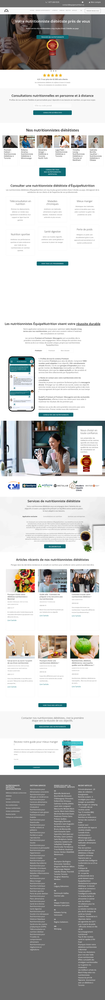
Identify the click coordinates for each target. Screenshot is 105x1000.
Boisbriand (65, 793)
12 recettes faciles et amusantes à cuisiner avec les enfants (86, 898)
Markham (65, 866)
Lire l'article (11, 620)
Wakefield (70, 852)
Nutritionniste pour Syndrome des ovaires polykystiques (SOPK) (38, 924)
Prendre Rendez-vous (92, 11)
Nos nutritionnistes (12, 805)
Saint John (65, 905)
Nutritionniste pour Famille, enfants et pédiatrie (37, 827)
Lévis (60, 806)
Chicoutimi (69, 798)
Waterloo (65, 877)
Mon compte (96, 2)
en (81, 10)
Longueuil (67, 806)
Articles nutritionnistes (13, 811)
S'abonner (36, 767)
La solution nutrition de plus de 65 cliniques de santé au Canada (87, 911)
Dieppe (57, 903)
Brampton (58, 861)
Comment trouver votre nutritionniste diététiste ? (81, 595)
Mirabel (66, 809)
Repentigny (58, 821)
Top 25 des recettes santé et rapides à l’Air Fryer (86, 939)
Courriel (16, 759)
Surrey (63, 912)
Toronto (57, 874)
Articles (74, 10)
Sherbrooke (58, 847)
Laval (56, 806)
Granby (64, 803)
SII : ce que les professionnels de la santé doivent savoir (86, 876)
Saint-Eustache (60, 831)
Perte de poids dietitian (39, 893)
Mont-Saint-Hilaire (67, 811)
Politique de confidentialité (14, 817)
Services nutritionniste (43, 10)
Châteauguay (59, 798)
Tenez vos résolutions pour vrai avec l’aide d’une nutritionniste (86, 954)
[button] (55, 546)
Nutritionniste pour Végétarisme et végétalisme (37, 947)
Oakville (57, 872)
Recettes (68, 10)
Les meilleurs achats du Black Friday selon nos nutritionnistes (87, 972)
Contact (8, 799)
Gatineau (57, 803)
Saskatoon (64, 922)
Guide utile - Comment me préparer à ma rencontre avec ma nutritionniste (51, 596)
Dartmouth (58, 893)
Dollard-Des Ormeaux (62, 801)
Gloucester (58, 864)
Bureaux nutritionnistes (13, 808)
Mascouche (58, 809)
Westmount (58, 854)
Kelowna (57, 912)
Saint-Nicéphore (60, 839)
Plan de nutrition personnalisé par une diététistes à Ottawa (86, 850)
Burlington (67, 861)
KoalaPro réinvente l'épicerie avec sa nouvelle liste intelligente (87, 858)
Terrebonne (68, 847)
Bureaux (62, 10)
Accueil (32, 10)
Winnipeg (57, 929)
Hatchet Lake (59, 896)
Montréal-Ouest (68, 814)
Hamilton (66, 864)
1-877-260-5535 (53, 2)
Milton (72, 866)
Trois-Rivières (59, 849)
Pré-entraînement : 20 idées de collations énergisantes (86, 792)
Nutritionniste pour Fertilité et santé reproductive (37, 835)
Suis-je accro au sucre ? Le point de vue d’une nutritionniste (19, 662)
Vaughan (57, 877)
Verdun (63, 852)
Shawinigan (66, 844)
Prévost (57, 819)
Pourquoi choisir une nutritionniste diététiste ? (49, 662)
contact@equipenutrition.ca (73, 5)
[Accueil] (6, 10)
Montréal (57, 814)
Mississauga (58, 869)
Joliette (70, 803)
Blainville (57, 793)
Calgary (57, 886)
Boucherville (59, 796)
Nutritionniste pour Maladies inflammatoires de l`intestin (39, 873)
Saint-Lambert (67, 837)
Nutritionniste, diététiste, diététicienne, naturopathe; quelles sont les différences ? (83, 663)
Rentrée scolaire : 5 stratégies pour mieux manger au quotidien (86, 799)
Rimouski (66, 821)
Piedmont (58, 816)
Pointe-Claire (67, 816)
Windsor (57, 879)
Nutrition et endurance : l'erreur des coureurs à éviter (87, 820)
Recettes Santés (10, 814)
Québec (64, 819)
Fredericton (64, 903)
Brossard (67, 796)
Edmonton (64, 886)
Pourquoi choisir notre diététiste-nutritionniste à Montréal (17, 596)
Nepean (67, 869)
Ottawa (63, 872)
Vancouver (58, 915)
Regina (56, 922)
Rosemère (58, 824)
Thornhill (70, 872)
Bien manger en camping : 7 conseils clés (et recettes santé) (87, 807)
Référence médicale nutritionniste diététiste (16, 794)
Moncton (57, 905)
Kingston (57, 866)
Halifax (66, 893)
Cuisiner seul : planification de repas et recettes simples (87, 827)
